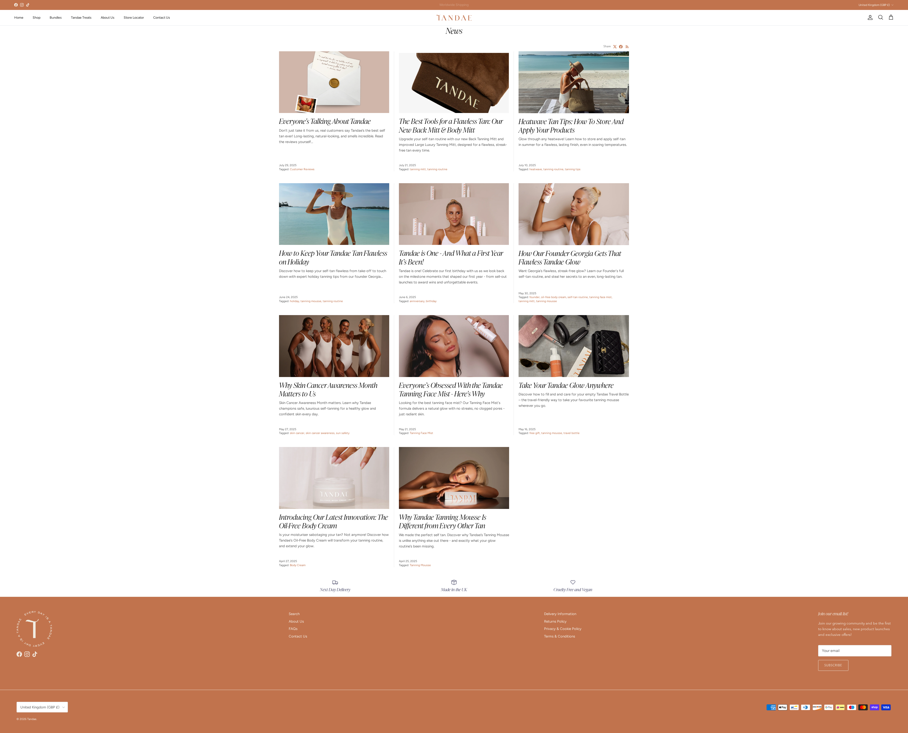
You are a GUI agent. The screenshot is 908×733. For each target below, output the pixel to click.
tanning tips (573, 169)
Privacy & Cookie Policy (562, 629)
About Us (107, 18)
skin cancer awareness (320, 433)
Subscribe (833, 665)
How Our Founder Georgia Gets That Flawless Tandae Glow (570, 257)
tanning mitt (418, 169)
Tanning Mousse (420, 565)
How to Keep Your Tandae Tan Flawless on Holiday (333, 256)
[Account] (869, 17)
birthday (431, 301)
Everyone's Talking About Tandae (325, 120)
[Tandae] (454, 18)
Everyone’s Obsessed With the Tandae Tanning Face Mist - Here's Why (451, 389)
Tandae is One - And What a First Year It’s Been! (451, 256)
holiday (294, 301)
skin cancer (297, 433)
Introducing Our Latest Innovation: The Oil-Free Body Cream (333, 520)
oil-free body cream (553, 297)
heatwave (535, 169)
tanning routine (437, 169)
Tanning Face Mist (421, 433)
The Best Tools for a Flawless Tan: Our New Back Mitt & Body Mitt (451, 124)
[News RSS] (627, 46)
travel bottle (571, 433)
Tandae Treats (81, 18)
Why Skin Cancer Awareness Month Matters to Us (328, 389)
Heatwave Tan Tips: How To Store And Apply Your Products (571, 125)
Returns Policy (555, 621)
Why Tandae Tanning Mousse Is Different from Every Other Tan (442, 520)
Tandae (31, 719)
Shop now (473, 5)
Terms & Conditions (559, 636)
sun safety (342, 433)
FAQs (293, 629)
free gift (534, 433)
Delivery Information (560, 614)
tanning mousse (311, 301)
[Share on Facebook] (621, 46)
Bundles (56, 18)
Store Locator (134, 18)
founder (534, 297)
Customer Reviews (302, 169)
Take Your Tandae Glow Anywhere (566, 384)
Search (294, 614)
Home (18, 18)
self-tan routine (578, 297)
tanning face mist (600, 297)
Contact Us (161, 18)
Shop (36, 18)
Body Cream (298, 565)
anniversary (417, 301)
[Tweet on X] (615, 46)
